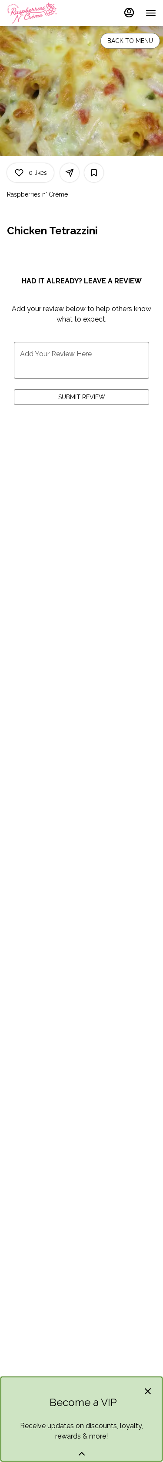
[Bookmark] (93, 172)
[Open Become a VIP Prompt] (82, 1454)
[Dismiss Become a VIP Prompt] (147, 1391)
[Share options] (69, 172)
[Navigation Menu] (150, 13)
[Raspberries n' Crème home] (46, 13)
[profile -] (129, 12)
